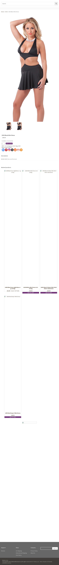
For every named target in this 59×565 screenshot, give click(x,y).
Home (2, 11)
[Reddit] (15, 150)
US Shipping (19, 551)
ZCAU (6, 11)
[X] (12, 150)
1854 (19, 146)
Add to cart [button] (31, 292)
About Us (33, 553)
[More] (21, 150)
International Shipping (21, 553)
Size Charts (19, 555)
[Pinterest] (6, 150)
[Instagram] (9, 150)
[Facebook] (3, 150)
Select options (15, 291)
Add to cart (9, 143)
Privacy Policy (34, 551)
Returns (3, 551)
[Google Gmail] (18, 150)
